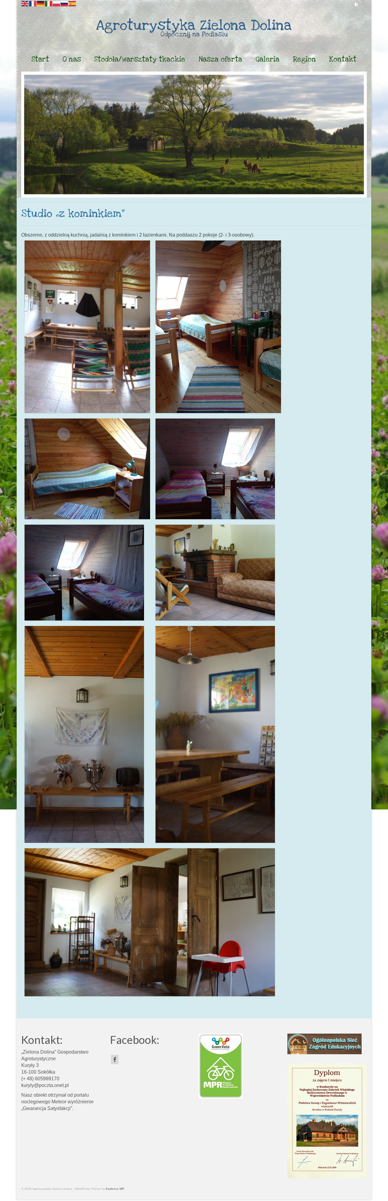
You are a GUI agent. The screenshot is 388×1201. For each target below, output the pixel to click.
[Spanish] (72, 3)
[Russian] (65, 3)
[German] (41, 3)
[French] (33, 3)
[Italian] (49, 3)
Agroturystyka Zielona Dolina (194, 25)
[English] (25, 3)
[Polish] (57, 3)
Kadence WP (115, 1188)
